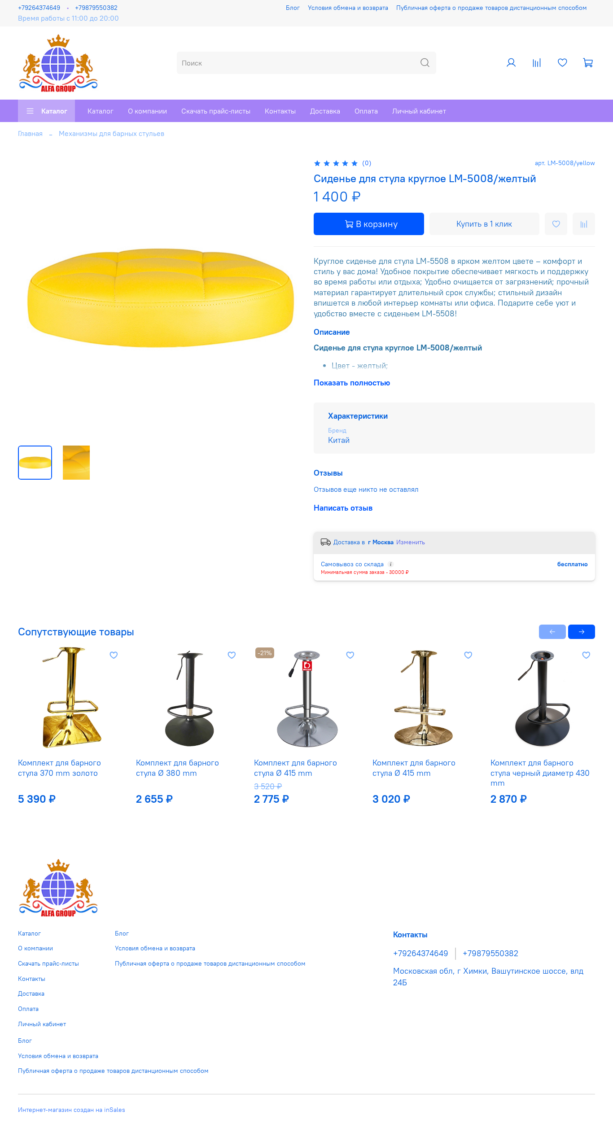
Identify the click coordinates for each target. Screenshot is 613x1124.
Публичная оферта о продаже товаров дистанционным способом (491, 8)
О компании (147, 110)
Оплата (366, 110)
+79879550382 (96, 8)
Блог (293, 8)
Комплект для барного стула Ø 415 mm (295, 767)
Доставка (325, 110)
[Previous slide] (32, 298)
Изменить (410, 542)
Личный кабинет (419, 110)
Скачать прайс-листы (215, 110)
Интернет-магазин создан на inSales (71, 1110)
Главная (30, 133)
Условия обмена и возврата (348, 8)
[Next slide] (285, 298)
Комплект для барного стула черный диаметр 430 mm (540, 772)
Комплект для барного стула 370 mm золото (59, 767)
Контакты (280, 110)
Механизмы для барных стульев (111, 133)
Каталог (54, 110)
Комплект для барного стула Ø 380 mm (177, 767)
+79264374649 (39, 8)
